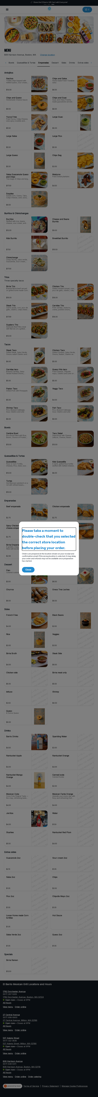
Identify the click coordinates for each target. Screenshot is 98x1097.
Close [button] (28, 569)
